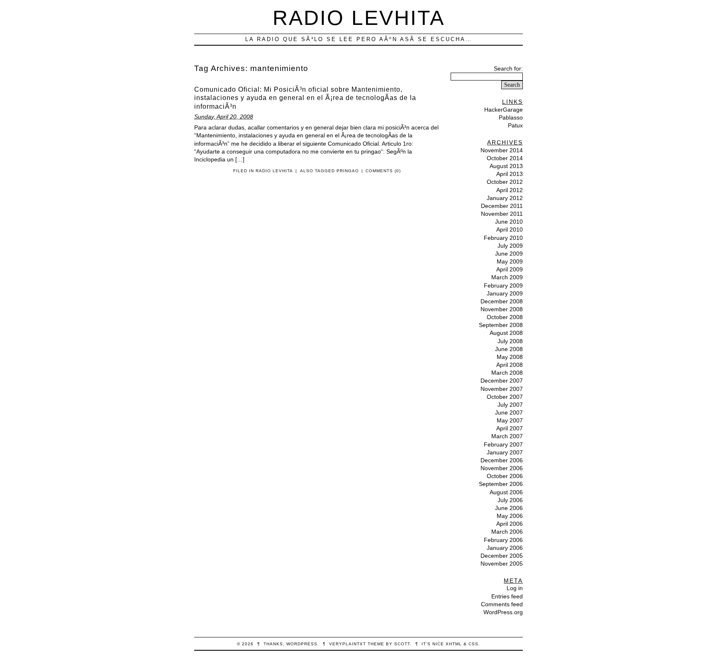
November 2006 (501, 468)
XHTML (454, 644)
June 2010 (509, 221)
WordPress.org (503, 612)
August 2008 (506, 333)
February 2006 (503, 540)
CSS (473, 644)
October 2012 (505, 181)
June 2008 (509, 349)
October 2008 (505, 317)
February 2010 (503, 237)
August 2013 (506, 166)
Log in (515, 588)
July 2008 (510, 341)
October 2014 (505, 158)
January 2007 (505, 452)
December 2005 (501, 555)
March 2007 (507, 436)
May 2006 (510, 516)
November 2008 (501, 309)
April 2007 (509, 428)
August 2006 (506, 492)
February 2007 (503, 444)
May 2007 (510, 420)
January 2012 (505, 198)
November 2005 (501, 563)
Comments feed (502, 604)
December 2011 (502, 206)
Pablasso (511, 117)
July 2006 (510, 500)
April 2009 (509, 269)
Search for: (508, 68)
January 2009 (505, 293)
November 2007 (501, 389)
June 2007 (509, 412)
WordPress (301, 644)
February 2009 (503, 285)
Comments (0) (383, 170)
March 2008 (507, 372)
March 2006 (507, 531)
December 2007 (501, 380)
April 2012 (509, 190)
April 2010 (509, 229)
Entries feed (507, 596)
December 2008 (501, 301)
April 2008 (509, 364)
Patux (515, 125)
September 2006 (501, 484)
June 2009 (509, 253)
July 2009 (510, 245)
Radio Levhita (359, 17)
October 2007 (505, 396)
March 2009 (507, 277)
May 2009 (510, 261)
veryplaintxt (347, 644)
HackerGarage (503, 109)
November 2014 (501, 150)
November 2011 (502, 213)
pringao (348, 170)
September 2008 (501, 325)
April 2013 (509, 174)
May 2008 (510, 357)
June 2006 (509, 508)
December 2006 (501, 460)
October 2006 (505, 476)
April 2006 (509, 523)
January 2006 (505, 547)
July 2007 (510, 404)
